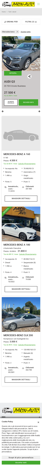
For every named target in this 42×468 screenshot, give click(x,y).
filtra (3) (30, 22)
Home (4, 12)
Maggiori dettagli (21, 198)
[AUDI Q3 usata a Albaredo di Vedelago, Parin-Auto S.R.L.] (21, 53)
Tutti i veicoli (12, 12)
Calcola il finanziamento (26, 164)
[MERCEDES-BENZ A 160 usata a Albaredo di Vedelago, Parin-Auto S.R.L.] (21, 133)
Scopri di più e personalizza (21, 458)
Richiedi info (28, 102)
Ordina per (12, 22)
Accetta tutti (20, 463)
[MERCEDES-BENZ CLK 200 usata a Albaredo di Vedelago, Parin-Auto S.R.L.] (21, 314)
